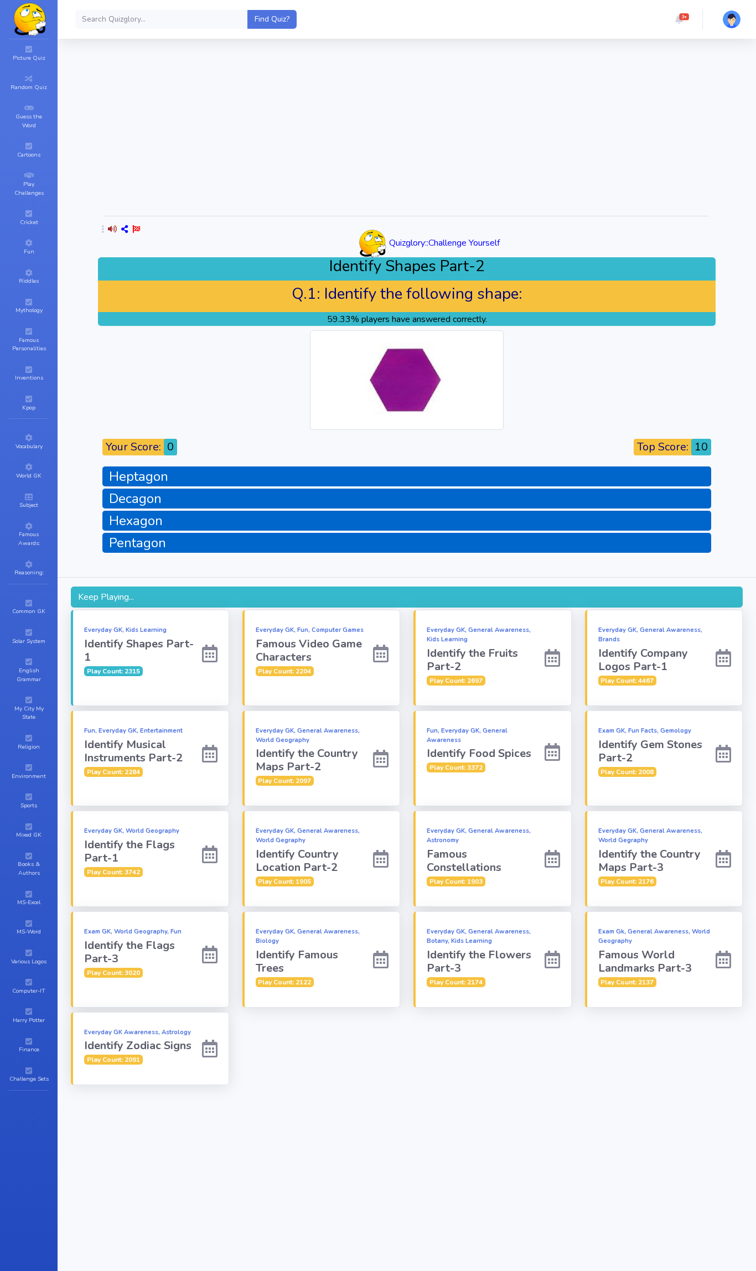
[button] (679, 19)
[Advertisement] (406, 129)
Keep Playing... (106, 597)
